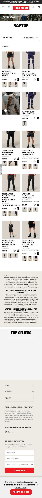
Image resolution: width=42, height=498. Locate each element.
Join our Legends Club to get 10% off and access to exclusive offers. (21, 2)
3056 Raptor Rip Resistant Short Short (28, 152)
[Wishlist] (15, 80)
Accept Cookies (21, 492)
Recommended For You (32, 38)
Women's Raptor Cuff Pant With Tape (29, 73)
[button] (33, 7)
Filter (9, 37)
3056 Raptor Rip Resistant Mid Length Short (28, 243)
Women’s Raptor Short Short (9, 73)
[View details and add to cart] (18, 79)
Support (9, 392)
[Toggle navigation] (3, 7)
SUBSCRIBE (19, 470)
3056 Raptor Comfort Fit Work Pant (8, 152)
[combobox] (19, 464)
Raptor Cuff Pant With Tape (29, 113)
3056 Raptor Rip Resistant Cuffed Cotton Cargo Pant (9, 197)
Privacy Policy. (21, 488)
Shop (7, 385)
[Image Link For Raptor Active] (21, 17)
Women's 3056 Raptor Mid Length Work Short (8, 243)
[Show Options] (32, 464)
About (8, 398)
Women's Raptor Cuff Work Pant (28, 195)
